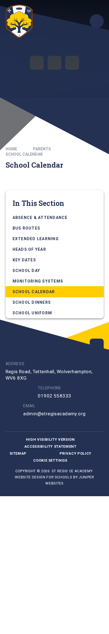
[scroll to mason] (97, 346)
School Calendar (24, 154)
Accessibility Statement (50, 446)
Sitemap (18, 453)
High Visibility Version (50, 439)
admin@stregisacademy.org (54, 413)
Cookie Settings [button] (50, 460)
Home (11, 149)
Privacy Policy (75, 453)
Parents (42, 149)
